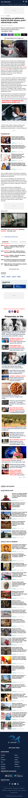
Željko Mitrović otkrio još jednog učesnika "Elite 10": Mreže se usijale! (15, 264)
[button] (13, 220)
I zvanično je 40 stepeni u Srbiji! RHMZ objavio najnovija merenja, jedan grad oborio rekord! (18, 724)
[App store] (9, 775)
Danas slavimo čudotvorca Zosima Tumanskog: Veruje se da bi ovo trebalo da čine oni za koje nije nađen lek (19, 532)
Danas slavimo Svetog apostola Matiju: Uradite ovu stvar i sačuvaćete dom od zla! (19, 565)
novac (19, 276)
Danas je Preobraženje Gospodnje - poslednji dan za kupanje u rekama (19, 555)
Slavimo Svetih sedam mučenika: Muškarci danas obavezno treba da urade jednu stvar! (19, 584)
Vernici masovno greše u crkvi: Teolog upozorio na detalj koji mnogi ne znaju (18, 138)
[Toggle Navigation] (26, 1)
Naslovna (3, 15)
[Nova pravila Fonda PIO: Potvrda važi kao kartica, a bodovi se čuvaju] (6, 688)
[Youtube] (18, 311)
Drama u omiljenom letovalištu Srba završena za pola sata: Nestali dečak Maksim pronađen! (19, 705)
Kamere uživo (9, 4)
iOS (11, 229)
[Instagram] (12, 311)
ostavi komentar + (19, 286)
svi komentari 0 (7, 286)
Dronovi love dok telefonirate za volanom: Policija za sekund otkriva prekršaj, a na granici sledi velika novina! (19, 630)
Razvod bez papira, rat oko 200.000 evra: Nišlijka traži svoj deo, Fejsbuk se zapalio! (18, 164)
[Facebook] (10, 311)
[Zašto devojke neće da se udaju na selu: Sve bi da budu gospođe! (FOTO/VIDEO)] (6, 506)
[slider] (13, 223)
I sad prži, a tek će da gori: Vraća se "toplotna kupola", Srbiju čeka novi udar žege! (19, 658)
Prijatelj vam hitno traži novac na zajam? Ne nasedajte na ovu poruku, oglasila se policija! (18, 156)
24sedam (3, 231)
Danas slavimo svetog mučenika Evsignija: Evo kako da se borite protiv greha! (18, 668)
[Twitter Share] (24, 34)
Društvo (8, 15)
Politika (16, 4)
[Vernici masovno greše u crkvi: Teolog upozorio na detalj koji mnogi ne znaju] (6, 140)
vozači (14, 276)
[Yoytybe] (15, 784)
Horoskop (17, 766)
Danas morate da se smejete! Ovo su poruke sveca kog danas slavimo (18, 621)
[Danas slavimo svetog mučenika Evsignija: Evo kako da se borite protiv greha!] (6, 669)
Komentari (23, 242)
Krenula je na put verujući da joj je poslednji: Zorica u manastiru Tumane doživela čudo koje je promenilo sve (19, 514)
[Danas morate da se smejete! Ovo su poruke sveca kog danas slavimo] (6, 623)
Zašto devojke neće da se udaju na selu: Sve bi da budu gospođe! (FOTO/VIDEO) (18, 504)
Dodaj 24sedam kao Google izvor (15, 38)
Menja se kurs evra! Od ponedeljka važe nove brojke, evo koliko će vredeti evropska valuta (19, 593)
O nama (6, 788)
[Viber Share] (11, 34)
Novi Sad (17, 769)
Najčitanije (14, 242)
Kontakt (10, 788)
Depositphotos (14, 792)
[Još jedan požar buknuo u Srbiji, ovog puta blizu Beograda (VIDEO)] (6, 679)
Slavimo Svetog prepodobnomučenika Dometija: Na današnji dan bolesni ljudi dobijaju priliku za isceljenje (19, 602)
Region (17, 764)
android (16, 229)
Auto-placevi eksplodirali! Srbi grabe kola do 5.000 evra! (12, 101)
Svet (2, 762)
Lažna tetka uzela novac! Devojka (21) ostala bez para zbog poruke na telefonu (18, 147)
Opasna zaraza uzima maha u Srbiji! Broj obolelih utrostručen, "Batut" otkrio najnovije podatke (19, 574)
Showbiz (24, 4)
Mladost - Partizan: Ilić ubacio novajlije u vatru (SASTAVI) (14, 256)
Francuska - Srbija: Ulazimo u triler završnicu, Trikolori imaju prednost (15, 251)
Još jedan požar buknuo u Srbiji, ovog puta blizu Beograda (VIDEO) (18, 677)
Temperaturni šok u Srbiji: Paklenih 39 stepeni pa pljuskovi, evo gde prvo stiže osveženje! (19, 696)
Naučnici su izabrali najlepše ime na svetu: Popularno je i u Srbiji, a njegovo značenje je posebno (19, 495)
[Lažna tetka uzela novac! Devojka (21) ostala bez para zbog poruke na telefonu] (6, 148)
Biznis (16, 755)
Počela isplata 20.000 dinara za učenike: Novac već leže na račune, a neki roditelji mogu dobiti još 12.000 (19, 714)
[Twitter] (15, 311)
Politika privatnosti (12, 790)
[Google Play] (18, 775)
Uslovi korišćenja (22, 790)
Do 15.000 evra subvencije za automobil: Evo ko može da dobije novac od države (14, 260)
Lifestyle (3, 769)
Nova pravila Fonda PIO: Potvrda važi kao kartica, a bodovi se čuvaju (19, 686)
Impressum (15, 788)
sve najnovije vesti (14, 269)
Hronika (3, 764)
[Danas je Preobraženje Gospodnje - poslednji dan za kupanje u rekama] (6, 557)
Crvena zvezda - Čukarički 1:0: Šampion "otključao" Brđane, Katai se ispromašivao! (14, 247)
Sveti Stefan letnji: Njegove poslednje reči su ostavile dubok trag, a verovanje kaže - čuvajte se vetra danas (19, 546)
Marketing (21, 788)
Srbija (16, 760)
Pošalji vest (4, 790)
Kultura (17, 757)
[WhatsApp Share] (17, 34)
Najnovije (3, 4)
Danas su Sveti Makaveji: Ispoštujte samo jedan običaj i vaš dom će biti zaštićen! (18, 523)
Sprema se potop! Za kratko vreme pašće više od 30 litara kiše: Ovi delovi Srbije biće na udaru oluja (19, 640)
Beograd (17, 762)
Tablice (8, 276)
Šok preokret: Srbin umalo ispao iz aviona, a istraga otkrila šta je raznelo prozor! (19, 611)
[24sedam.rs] (5, 2)
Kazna (3, 276)
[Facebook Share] (4, 34)
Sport (19, 4)
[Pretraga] (23, 1)
